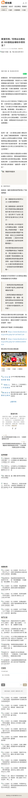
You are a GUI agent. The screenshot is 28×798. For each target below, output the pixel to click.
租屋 (14, 369)
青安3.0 (4, 10)
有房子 (11, 6)
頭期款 (20, 369)
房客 (3, 370)
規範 (3, 685)
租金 (3, 369)
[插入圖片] (21, 684)
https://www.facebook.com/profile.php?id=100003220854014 (14, 341)
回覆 (25, 685)
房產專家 (4, 6)
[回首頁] (6, 2)
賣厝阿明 (20, 48)
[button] (26, 3)
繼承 (11, 10)
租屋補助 (17, 10)
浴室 (24, 10)
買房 (9, 369)
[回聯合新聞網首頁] (3, 2)
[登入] (23, 3)
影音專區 (18, 6)
